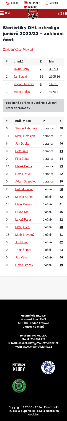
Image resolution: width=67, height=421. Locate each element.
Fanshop (32, 7)
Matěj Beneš (23, 204)
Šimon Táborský (26, 128)
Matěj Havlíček (25, 136)
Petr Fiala (21, 151)
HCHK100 (15, 3)
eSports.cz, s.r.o (32, 410)
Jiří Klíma (21, 242)
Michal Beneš (24, 196)
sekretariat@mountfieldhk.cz (38, 343)
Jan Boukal (22, 143)
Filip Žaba (22, 158)
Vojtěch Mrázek (24, 84)
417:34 (53, 91)
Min (51, 61)
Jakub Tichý (21, 69)
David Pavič (23, 173)
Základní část (12, 49)
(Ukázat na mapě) (34, 326)
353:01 (53, 69)
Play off (28, 49)
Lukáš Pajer (23, 219)
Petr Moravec (24, 189)
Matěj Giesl (22, 227)
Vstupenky (34, 3)
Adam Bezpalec (25, 181)
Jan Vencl (21, 257)
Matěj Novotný (24, 234)
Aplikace (54, 3)
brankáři (19, 61)
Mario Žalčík (22, 91)
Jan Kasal (20, 76)
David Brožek (24, 265)
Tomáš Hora (23, 249)
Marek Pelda (23, 166)
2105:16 (54, 76)
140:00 (53, 84)
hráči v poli (23, 120)
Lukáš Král (22, 212)
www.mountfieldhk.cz (37, 346)
